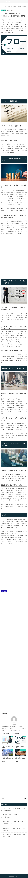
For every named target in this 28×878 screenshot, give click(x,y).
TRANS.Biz (11, 876)
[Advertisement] (12, 65)
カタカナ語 (3, 10)
